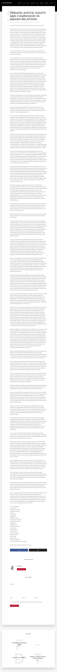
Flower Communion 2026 (19, 643)
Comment (12, 584)
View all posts (21, 569)
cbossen (12, 22)
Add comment (17, 22)
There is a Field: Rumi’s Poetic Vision (38, 657)
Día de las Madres (19, 657)
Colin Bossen (7, 3)
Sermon (38, 22)
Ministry (35, 22)
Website (36, 597)
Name (11, 597)
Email (23, 597)
